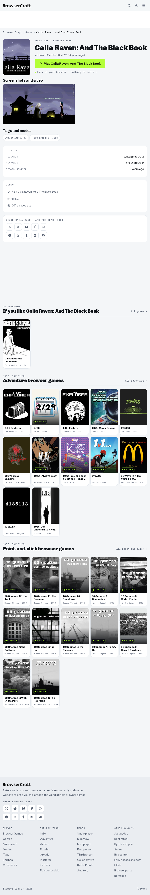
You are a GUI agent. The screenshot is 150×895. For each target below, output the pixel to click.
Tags (6, 854)
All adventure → (136, 380)
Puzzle (44, 849)
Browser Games (13, 833)
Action (44, 844)
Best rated (121, 839)
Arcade (44, 854)
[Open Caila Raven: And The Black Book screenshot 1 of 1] (39, 104)
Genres (7, 839)
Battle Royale (85, 865)
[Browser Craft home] (17, 5)
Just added (121, 833)
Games (29, 32)
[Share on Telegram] (9, 235)
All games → (139, 311)
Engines (8, 860)
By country (121, 854)
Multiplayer (10, 844)
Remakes (120, 875)
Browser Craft (12, 32)
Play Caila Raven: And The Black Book (72, 63)
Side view (83, 839)
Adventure (47, 839)
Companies (10, 865)
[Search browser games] (129, 5)
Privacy (142, 888)
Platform (45, 860)
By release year (123, 844)
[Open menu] (143, 5)
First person (84, 849)
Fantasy (45, 865)
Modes (7, 849)
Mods (117, 865)
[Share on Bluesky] (26, 227)
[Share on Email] (43, 235)
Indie (43, 833)
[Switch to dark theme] (136, 5)
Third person (85, 854)
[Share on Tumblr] (26, 235)
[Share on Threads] (18, 235)
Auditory (82, 870)
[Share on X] (9, 227)
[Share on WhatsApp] (43, 227)
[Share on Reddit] (18, 227)
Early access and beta (127, 860)
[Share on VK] (35, 235)
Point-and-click (49, 870)
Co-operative (85, 860)
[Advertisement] (75, 19)
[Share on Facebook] (35, 227)
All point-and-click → (131, 548)
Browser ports (123, 870)
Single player (85, 833)
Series (118, 849)
